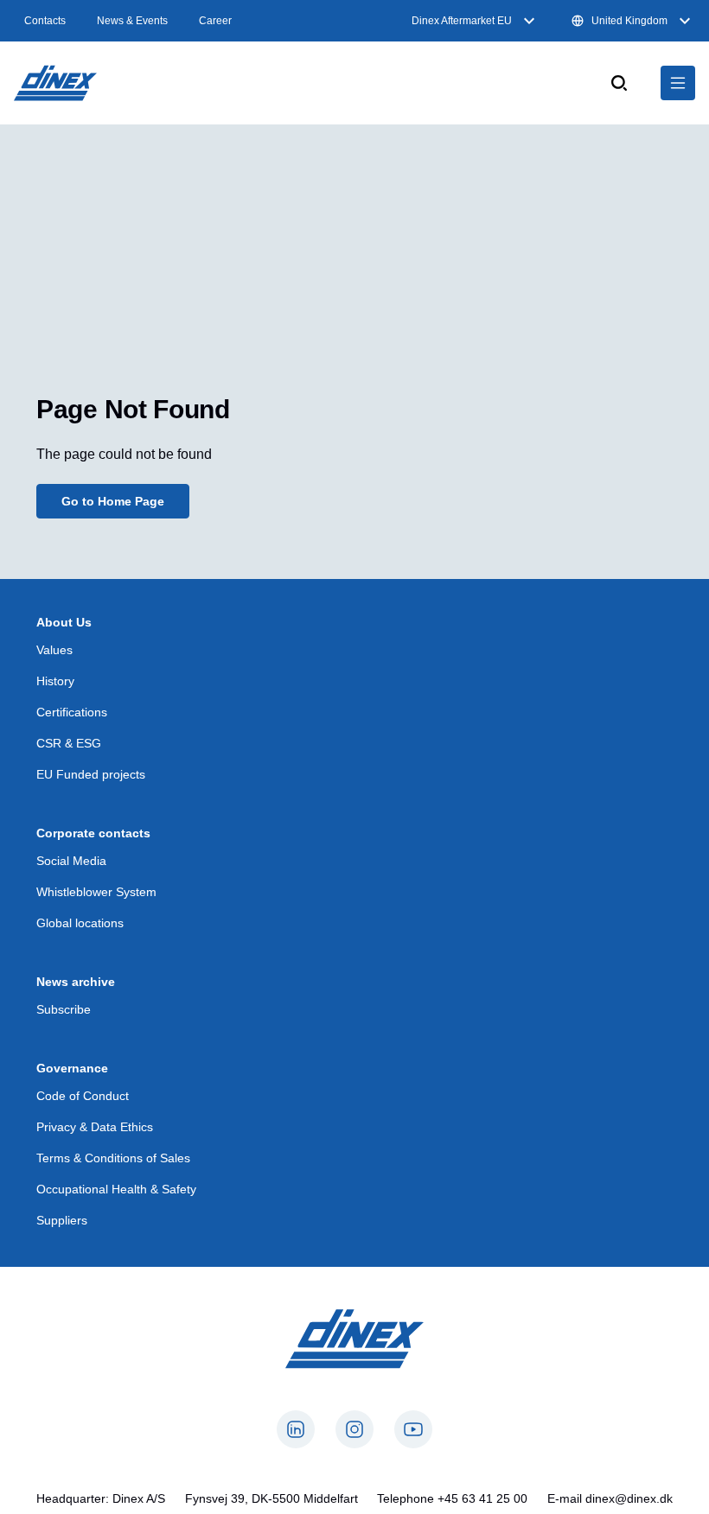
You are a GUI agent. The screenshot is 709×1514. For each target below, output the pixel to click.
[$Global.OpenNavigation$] (678, 83)
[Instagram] (354, 1429)
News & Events (132, 21)
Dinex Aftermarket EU (462, 21)
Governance (72, 1068)
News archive (75, 982)
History (55, 681)
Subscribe (63, 1009)
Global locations (80, 923)
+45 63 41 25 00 (482, 1498)
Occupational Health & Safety (116, 1189)
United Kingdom (629, 21)
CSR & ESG (68, 743)
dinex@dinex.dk (629, 1498)
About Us (64, 622)
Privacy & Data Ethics (94, 1127)
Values (54, 650)
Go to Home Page (112, 501)
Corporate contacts (93, 833)
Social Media (71, 861)
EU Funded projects (90, 774)
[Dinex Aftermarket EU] (55, 83)
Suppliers (61, 1220)
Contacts (45, 21)
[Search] (619, 83)
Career (215, 21)
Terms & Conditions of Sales (113, 1158)
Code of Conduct (82, 1096)
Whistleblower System (96, 892)
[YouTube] (413, 1429)
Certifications (71, 712)
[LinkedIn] (296, 1429)
